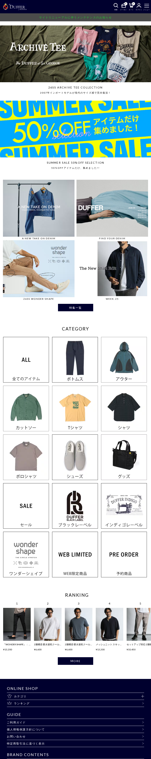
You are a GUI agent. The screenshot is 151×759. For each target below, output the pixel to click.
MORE (75, 661)
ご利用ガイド (16, 722)
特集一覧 (75, 307)
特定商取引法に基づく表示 (26, 743)
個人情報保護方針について (26, 729)
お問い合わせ (16, 736)
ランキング (22, 703)
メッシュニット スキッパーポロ (112, 644)
